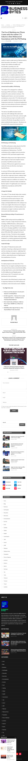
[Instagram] (9, 3)
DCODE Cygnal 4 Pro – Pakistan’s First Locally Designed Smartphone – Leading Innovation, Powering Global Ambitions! (14, 297)
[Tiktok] (15, 3)
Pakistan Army (7, 551)
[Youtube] (13, 3)
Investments (6, 536)
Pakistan (5, 548)
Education (6, 512)
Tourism (5, 581)
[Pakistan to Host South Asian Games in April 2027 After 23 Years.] (6, 461)
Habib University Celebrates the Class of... (11, 741)
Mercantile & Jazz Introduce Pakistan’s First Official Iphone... (17, 453)
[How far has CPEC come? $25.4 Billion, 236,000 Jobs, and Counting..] (3, 756)
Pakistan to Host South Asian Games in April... (17, 460)
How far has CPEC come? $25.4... (10, 757)
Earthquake (6, 509)
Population (6, 554)
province (5, 560)
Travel (5, 584)
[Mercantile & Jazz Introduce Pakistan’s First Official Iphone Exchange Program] (6, 453)
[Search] (22, 18)
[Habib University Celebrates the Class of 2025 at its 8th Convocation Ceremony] (3, 741)
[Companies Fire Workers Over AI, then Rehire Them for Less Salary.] (5, 635)
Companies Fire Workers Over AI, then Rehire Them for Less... (18, 634)
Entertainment (7, 518)
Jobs (5, 539)
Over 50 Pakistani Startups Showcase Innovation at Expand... (17, 445)
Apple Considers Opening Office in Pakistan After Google (18, 468)
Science (5, 563)
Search (4, 422)
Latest (5, 542)
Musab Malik (8, 41)
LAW (5, 545)
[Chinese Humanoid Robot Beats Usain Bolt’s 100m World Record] (5, 651)
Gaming (5, 527)
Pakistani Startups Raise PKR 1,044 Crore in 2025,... (17, 437)
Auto (5, 500)
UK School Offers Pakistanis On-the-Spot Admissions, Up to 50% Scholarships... (18, 643)
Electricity (6, 515)
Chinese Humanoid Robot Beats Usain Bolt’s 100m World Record (18, 650)
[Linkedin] (11, 3)
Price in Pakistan (7, 557)
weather (5, 586)
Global (5, 530)
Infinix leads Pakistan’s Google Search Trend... (10, 749)
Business (8, 24)
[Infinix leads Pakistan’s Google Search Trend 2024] (3, 748)
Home (2, 24)
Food (5, 524)
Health (5, 533)
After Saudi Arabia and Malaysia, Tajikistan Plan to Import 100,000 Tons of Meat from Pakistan (13, 303)
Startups (6, 569)
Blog (5, 503)
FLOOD (5, 521)
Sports (5, 566)
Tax (4, 572)
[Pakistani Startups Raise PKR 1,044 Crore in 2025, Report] (6, 438)
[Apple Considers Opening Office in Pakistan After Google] (6, 468)
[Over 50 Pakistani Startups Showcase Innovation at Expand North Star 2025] (6, 445)
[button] (2, 360)
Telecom (5, 578)
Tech (5, 575)
